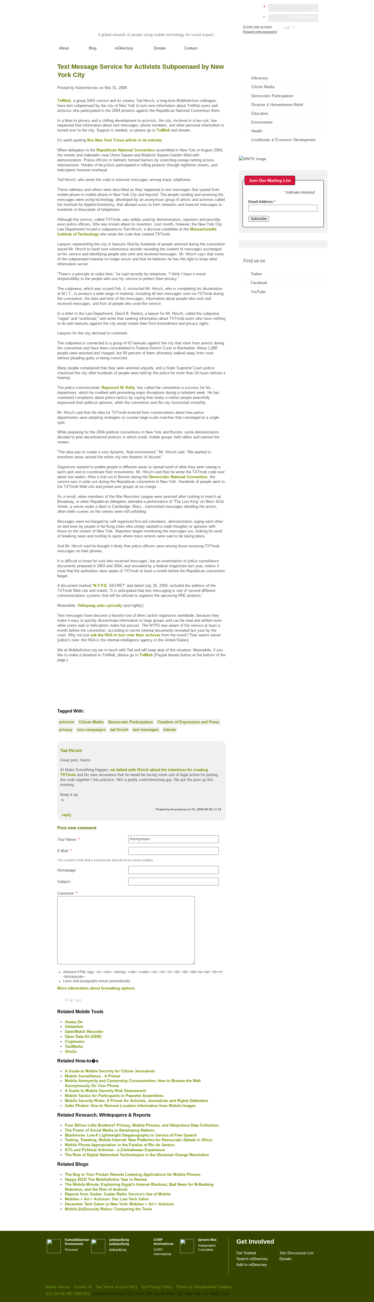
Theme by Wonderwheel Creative (204, 1287)
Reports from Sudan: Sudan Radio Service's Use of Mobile (118, 1194)
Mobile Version (58, 1287)
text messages (146, 729)
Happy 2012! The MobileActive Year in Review (106, 1179)
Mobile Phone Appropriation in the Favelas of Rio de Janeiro (120, 1145)
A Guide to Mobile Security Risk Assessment (105, 1091)
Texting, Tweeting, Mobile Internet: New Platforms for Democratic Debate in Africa (138, 1140)
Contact (191, 48)
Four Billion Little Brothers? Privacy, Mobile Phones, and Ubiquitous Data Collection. (142, 1125)
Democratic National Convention (178, 477)
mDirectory (124, 48)
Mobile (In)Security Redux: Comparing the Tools (108, 1209)
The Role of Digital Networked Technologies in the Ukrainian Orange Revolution (137, 1155)
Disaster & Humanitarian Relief (277, 104)
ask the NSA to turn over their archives (125, 635)
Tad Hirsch (71, 750)
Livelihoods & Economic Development (283, 140)
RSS (315, 71)
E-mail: (64, 851)
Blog (92, 48)
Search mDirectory (261, 22)
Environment (262, 122)
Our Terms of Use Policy (117, 1287)
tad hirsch (119, 729)
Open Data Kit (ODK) (83, 1036)
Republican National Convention (125, 150)
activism (66, 722)
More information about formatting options (96, 988)
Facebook (259, 283)
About (64, 48)
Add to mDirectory (260, 28)
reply (66, 815)
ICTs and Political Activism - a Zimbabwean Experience (115, 1150)
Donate (160, 48)
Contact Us (83, 1287)
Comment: (67, 893)
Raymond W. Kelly (118, 387)
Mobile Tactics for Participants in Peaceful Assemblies (114, 1095)
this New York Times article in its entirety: (124, 140)
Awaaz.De (73, 1022)
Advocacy (259, 78)
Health (256, 131)
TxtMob (64, 100)
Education (259, 113)
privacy (65, 729)
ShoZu (71, 1051)
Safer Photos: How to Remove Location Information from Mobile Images (130, 1105)
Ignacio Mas (207, 1239)
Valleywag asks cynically (99, 605)
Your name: (68, 839)
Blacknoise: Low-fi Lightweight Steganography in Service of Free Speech (131, 1135)
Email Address (261, 202)
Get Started (255, 17)
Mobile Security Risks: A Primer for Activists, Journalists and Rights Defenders (136, 1100)
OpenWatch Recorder (84, 1031)
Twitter (256, 274)
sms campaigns (91, 729)
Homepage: (67, 870)
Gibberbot (74, 1026)
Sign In (315, 34)
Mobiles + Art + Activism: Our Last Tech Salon (107, 1199)
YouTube (258, 292)
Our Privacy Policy (157, 1287)
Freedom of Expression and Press (188, 722)
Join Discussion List (304, 17)
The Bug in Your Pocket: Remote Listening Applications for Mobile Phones (132, 1174)
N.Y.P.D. (101, 585)
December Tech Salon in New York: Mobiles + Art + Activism (119, 1204)
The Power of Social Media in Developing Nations (110, 1130)
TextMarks (74, 1046)
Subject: (64, 881)
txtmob (169, 729)
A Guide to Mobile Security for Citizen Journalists (110, 1071)
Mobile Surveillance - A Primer (92, 1076)
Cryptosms (74, 1041)
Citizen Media (91, 722)
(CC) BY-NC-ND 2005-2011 (68, 1293)
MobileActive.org (91, 23)
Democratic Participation (130, 722)
